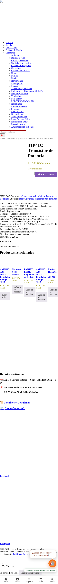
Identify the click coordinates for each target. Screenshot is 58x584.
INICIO (9, 42)
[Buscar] (2, 135)
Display (14, 76)
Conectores (16, 68)
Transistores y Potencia (21, 88)
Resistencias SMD (19, 121)
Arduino (15, 55)
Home (2, 138)
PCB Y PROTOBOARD (22, 101)
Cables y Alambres (19, 60)
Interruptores (17, 83)
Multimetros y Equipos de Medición (27, 91)
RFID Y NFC (17, 111)
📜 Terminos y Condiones (15, 402)
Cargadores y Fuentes (21, 63)
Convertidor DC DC (20, 70)
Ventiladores (16, 96)
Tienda (9, 45)
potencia (30, 199)
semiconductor (41, 199)
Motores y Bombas (19, 93)
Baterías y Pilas (18, 58)
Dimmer (15, 73)
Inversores (15, 86)
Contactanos (11, 47)
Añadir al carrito (45, 174)
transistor (53, 199)
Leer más (4, 296)
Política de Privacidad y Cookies (27, 554)
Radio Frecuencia (19, 106)
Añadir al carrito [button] (17, 289)
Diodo (14, 78)
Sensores (15, 109)
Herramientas (17, 81)
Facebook (4, 476)
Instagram (5, 543)
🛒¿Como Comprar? (12, 408)
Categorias (10, 53)
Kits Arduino (17, 114)
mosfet (22, 199)
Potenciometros (18, 124)
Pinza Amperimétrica (20, 119)
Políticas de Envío (14, 50)
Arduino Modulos (19, 116)
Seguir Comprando (30, 573)
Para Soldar (16, 98)
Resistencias (16, 104)
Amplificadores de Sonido (22, 127)
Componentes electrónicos (33, 196)
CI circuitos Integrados (21, 65)
